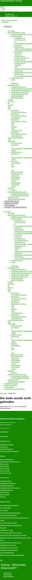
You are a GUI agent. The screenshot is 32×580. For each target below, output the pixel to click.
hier (12, 406)
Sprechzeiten (17, 78)
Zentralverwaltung (16, 33)
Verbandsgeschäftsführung (10, 462)
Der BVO (8, 26)
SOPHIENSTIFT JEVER (6, 530)
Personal (19, 71)
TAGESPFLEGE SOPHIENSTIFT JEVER (11, 533)
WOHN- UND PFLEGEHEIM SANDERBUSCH (12, 555)
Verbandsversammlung (21, 91)
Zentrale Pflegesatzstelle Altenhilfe (19, 116)
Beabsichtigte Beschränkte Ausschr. (17, 174)
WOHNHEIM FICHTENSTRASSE (9, 547)
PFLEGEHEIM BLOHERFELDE (8, 515)
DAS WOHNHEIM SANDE (7, 552)
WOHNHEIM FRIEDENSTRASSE (9, 550)
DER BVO (2, 456)
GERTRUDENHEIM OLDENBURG (9, 505)
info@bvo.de (4, 432)
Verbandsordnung (19, 94)
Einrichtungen (11, 203)
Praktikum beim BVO (6, 449)
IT (15, 42)
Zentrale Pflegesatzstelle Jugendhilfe (19, 134)
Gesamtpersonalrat (20, 194)
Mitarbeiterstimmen (6, 444)
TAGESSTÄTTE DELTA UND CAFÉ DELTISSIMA (13, 535)
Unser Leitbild (11, 100)
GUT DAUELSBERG (5, 508)
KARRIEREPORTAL (5, 441)
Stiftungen (9, 205)
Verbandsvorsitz (18, 87)
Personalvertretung (17, 192)
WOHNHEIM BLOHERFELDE (8, 545)
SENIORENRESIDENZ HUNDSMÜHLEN (11, 525)
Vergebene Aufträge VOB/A (16, 179)
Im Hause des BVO (10, 106)
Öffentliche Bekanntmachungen (16, 198)
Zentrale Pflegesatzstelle (19, 111)
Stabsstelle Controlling (20, 39)
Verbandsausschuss (20, 92)
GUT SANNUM (4, 510)
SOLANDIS (3, 528)
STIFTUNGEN (4, 436)
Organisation (13, 85)
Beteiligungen (17, 98)
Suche (2, 7)
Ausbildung (4, 447)
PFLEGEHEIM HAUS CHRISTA (8, 523)
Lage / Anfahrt (5, 468)
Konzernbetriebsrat (20, 196)
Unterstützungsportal (15, 207)
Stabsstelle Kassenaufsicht (21, 57)
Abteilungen (16, 36)
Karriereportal (11, 201)
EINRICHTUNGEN (5, 501)
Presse (11, 188)
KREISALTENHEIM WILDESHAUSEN (10, 513)
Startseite (3, 393)
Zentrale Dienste (19, 53)
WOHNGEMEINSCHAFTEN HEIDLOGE (10, 542)
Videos (14, 190)
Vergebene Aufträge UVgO (16, 184)
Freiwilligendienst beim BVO (9, 451)
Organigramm (17, 96)
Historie (11, 31)
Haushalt (19, 45)
